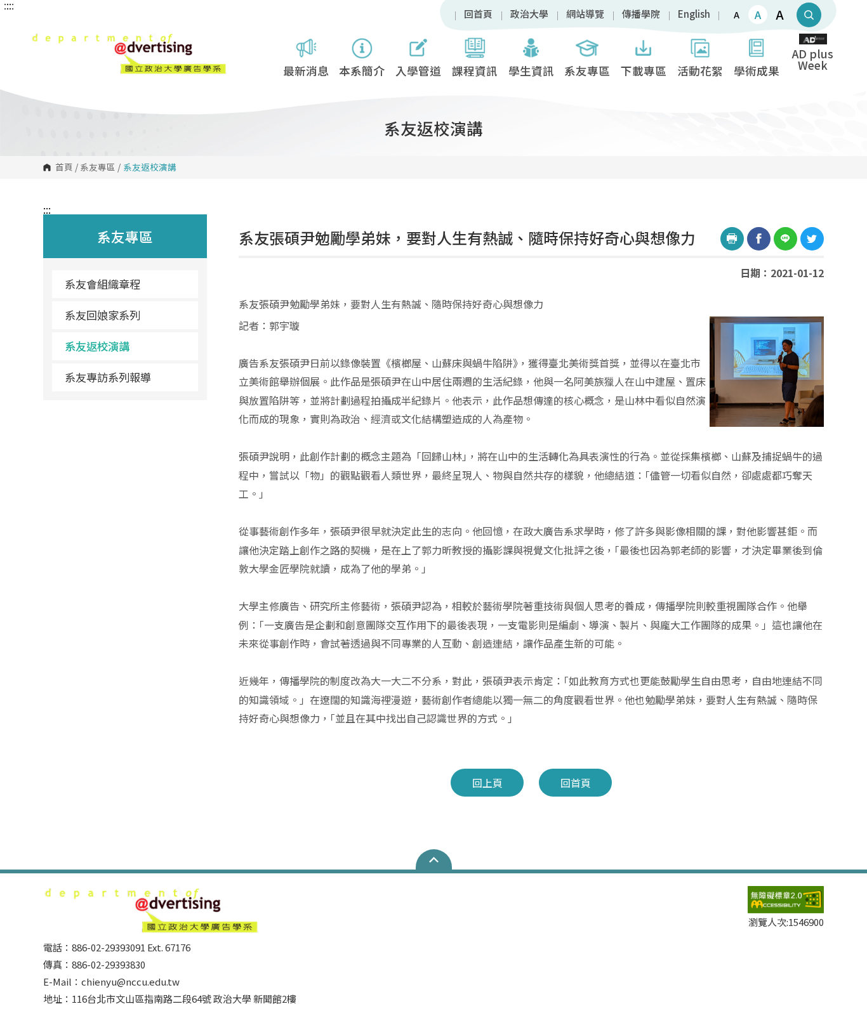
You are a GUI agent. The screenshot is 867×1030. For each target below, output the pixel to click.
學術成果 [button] (756, 71)
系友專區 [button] (587, 71)
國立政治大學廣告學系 (43, 41)
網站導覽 (585, 14)
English (694, 14)
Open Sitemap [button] (434, 859)
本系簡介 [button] (362, 71)
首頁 (64, 167)
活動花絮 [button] (700, 71)
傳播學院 (641, 14)
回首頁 (478, 14)
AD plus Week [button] (812, 59)
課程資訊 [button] (475, 71)
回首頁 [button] (575, 782)
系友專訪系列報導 (108, 377)
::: (47, 209)
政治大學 (529, 14)
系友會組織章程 (102, 284)
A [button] (736, 14)
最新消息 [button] (306, 71)
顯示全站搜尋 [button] (809, 15)
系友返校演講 (97, 346)
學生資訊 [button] (531, 71)
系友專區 (98, 167)
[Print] (732, 239)
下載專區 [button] (643, 71)
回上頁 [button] (487, 782)
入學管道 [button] (418, 71)
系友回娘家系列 (102, 315)
